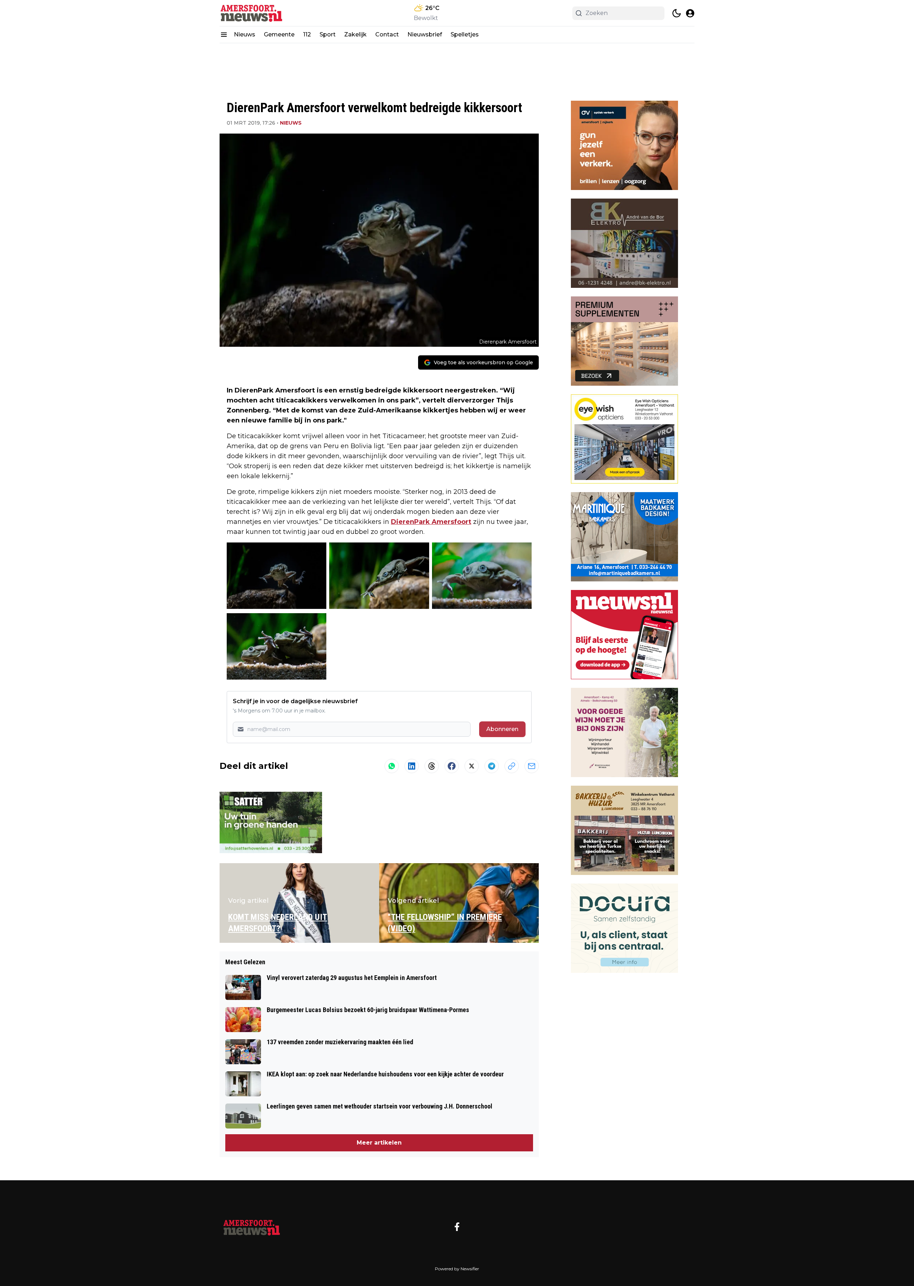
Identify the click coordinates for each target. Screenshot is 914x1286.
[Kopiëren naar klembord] (511, 766)
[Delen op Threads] (432, 766)
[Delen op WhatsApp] (392, 766)
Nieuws (244, 34)
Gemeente (279, 34)
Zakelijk (355, 34)
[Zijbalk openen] (224, 34)
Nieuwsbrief (424, 34)
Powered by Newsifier (457, 1268)
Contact (387, 34)
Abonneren (502, 729)
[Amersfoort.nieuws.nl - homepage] (252, 13)
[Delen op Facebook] (452, 766)
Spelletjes (465, 34)
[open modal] (690, 13)
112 (307, 34)
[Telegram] (491, 766)
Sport (328, 34)
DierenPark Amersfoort (431, 522)
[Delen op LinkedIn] (412, 766)
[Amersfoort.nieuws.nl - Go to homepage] (252, 1227)
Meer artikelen (379, 1142)
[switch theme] (677, 13)
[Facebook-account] (457, 1226)
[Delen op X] (471, 766)
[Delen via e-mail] (531, 766)
